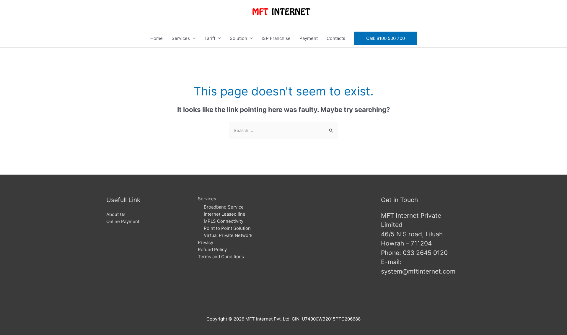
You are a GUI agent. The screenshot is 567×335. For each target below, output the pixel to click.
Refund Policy (212, 249)
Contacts (336, 38)
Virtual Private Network (228, 235)
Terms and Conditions (221, 256)
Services (181, 38)
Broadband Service (224, 207)
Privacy (205, 242)
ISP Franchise (276, 38)
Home (156, 38)
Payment (308, 38)
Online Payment (122, 221)
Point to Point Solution (227, 228)
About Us (116, 214)
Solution (238, 38)
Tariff (209, 38)
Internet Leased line (224, 214)
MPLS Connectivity (223, 221)
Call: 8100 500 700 (385, 38)
